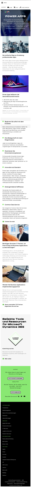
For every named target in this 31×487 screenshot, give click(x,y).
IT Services (5, 428)
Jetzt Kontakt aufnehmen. (15, 378)
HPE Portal (5, 464)
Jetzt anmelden (15, 392)
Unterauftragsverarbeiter (14, 480)
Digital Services (6, 423)
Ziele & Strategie (6, 418)
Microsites (5, 441)
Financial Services (6, 425)
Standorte (4, 415)
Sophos (4, 475)
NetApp (4, 472)
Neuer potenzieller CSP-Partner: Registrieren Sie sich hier (14, 305)
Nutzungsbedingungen (19, 483)
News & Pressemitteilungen (9, 413)
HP (3, 462)
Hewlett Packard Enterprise (9, 459)
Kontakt (3, 7)
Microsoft (4, 470)
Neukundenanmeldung (7, 438)
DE (2, 11)
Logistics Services (7, 431)
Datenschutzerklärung (21, 481)
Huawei (4, 457)
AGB (23, 480)
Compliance (5, 407)
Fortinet (4, 454)
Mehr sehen (8, 358)
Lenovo (4, 467)
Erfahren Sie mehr (10, 221)
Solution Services (6, 433)
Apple (3, 449)
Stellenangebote (6, 410)
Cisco (3, 451)
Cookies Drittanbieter (10, 481)
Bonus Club (5, 444)
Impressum (10, 483)
